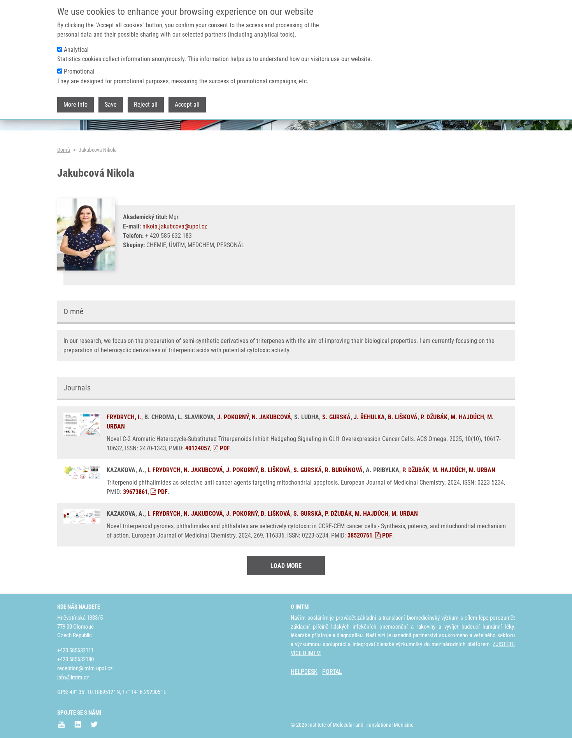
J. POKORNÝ (233, 417)
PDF (224, 448)
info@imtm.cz (73, 677)
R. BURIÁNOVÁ (344, 470)
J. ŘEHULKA (369, 417)
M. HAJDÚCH (467, 417)
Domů (63, 150)
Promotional (79, 72)
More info (75, 104)
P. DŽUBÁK (434, 417)
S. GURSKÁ (336, 417)
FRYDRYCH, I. (124, 417)
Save (111, 104)
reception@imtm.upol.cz (85, 668)
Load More (286, 565)
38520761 (359, 535)
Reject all (146, 104)
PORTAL (332, 671)
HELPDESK (304, 671)
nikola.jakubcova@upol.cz (174, 226)
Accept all (187, 104)
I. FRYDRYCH (164, 470)
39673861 (135, 492)
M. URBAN (482, 470)
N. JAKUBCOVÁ (271, 417)
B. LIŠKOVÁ (403, 417)
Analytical (76, 50)
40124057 (197, 448)
